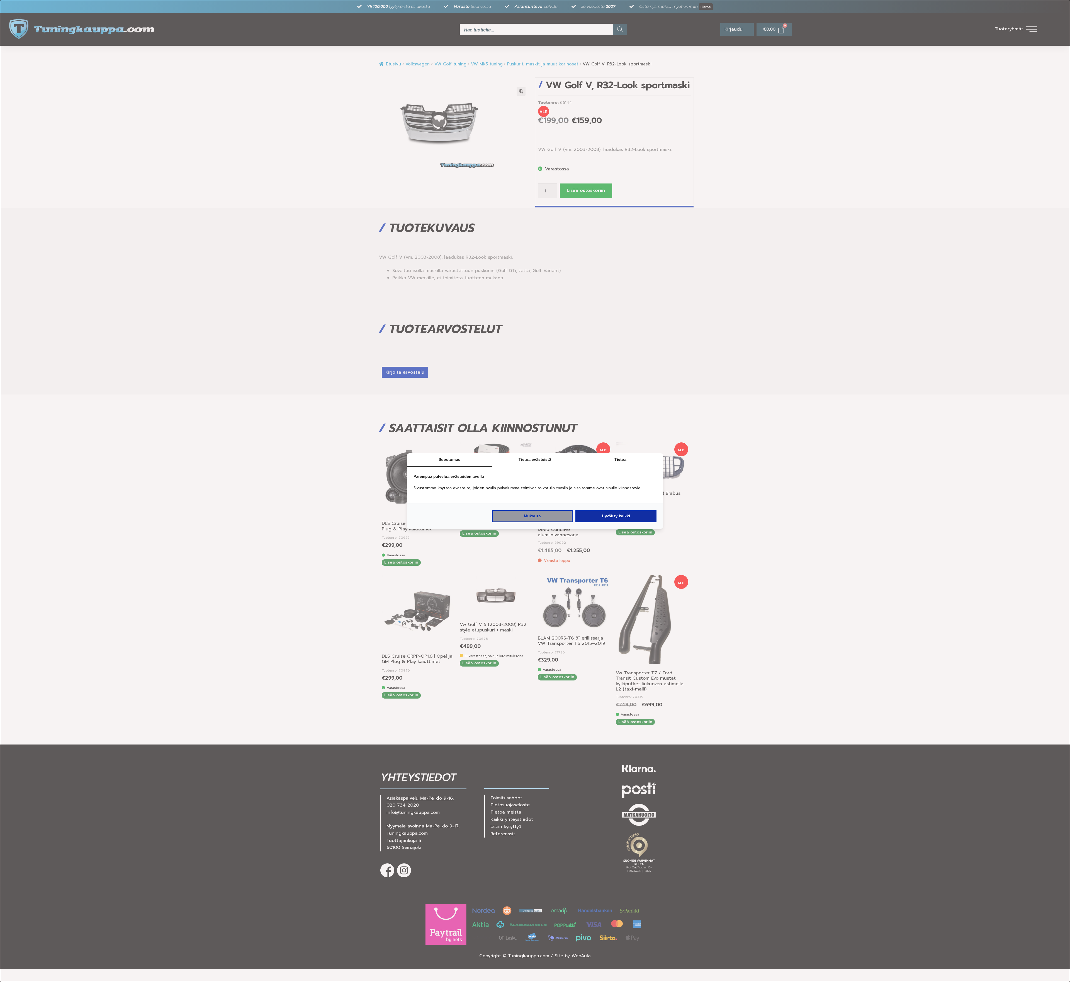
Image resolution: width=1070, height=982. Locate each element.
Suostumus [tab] (449, 459)
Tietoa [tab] (620, 459)
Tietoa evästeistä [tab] (535, 459)
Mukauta (532, 516)
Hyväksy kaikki (616, 516)
